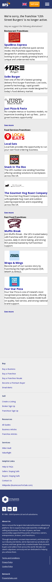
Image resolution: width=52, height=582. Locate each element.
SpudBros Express (15, 44)
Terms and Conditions (11, 558)
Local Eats (10, 143)
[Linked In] (10, 509)
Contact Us (7, 480)
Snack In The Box (15, 167)
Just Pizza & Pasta (15, 108)
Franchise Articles (9, 434)
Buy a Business (8, 369)
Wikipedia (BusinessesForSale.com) (17, 485)
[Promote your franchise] (34, 4)
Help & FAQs (7, 466)
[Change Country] (24, 4)
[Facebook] (15, 509)
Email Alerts (7, 387)
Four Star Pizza (13, 289)
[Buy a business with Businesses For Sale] (7, 4)
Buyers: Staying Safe (11, 476)
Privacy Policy (7, 562)
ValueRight (6, 452)
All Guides (6, 425)
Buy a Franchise (9, 373)
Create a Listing (9, 401)
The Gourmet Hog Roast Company (25, 193)
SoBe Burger (12, 76)
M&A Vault (6, 448)
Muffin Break (12, 231)
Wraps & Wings (13, 262)
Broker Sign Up (8, 406)
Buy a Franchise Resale (12, 378)
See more (9, 125)
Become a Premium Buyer (13, 383)
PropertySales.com (9, 578)
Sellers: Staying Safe (10, 471)
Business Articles (9, 429)
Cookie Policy (7, 566)
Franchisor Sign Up (10, 411)
